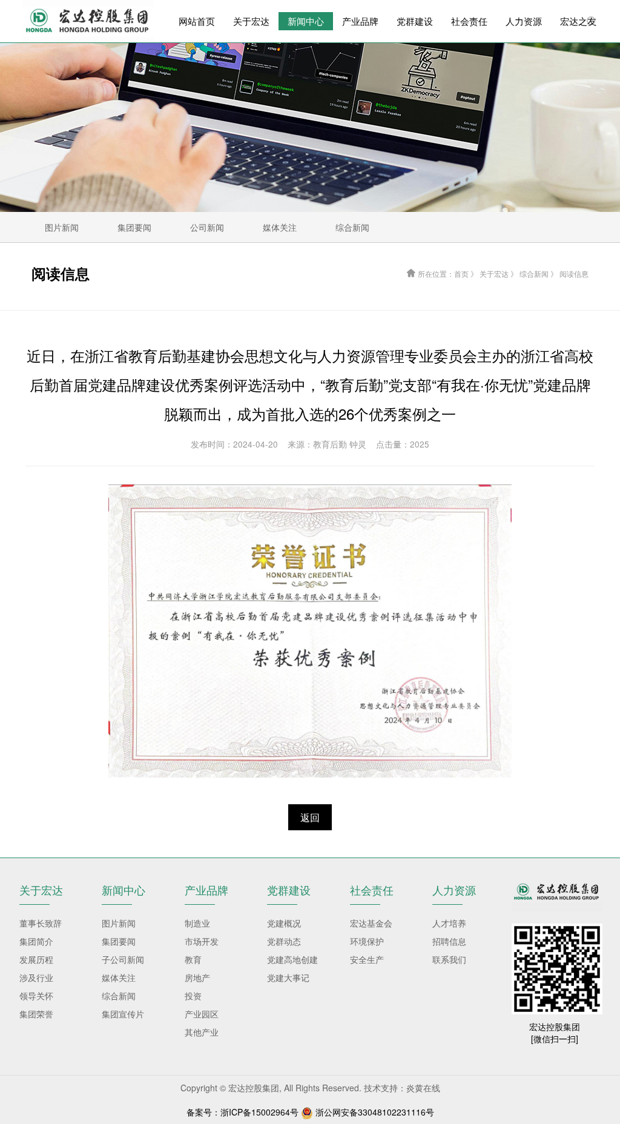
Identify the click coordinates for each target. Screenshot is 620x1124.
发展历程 (36, 959)
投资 (193, 996)
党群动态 (284, 941)
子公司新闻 (123, 959)
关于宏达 (251, 21)
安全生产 (367, 959)
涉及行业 (36, 977)
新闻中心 (306, 21)
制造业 (197, 923)
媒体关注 (119, 977)
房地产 (197, 977)
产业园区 (202, 1014)
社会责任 (469, 21)
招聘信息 (449, 941)
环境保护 (367, 941)
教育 (193, 959)
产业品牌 (360, 21)
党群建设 (415, 21)
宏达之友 (578, 21)
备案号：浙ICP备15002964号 (242, 1112)
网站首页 (197, 21)
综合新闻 (119, 996)
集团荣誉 (36, 1014)
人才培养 (449, 923)
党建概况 (284, 923)
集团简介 (36, 941)
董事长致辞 (40, 923)
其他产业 (202, 1032)
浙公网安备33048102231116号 (374, 1112)
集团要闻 (119, 941)
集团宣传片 (123, 1014)
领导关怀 (36, 996)
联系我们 (449, 959)
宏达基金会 (371, 923)
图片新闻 (119, 923)
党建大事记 (288, 977)
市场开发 (202, 941)
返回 (310, 817)
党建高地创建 (292, 959)
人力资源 (524, 21)
